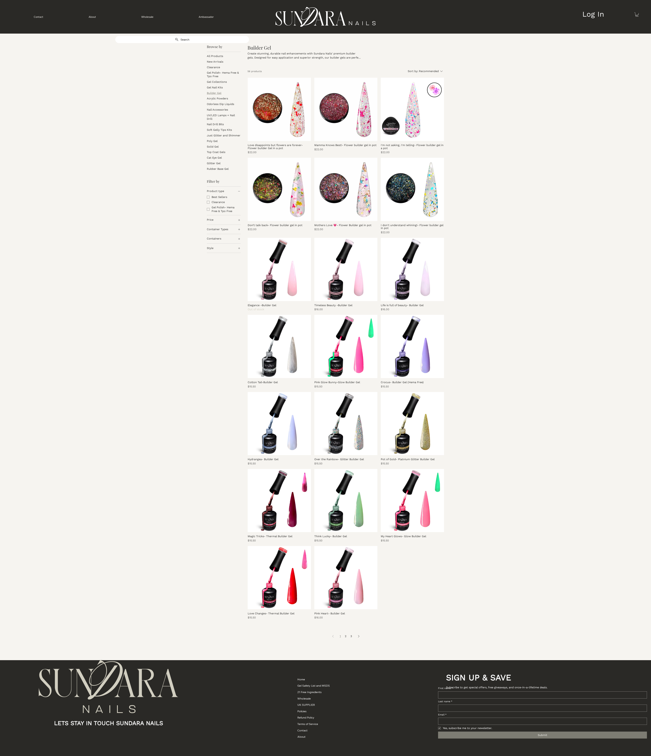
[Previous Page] (333, 636)
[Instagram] (69, 745)
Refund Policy (305, 717)
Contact (302, 730)
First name (445, 688)
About (301, 736)
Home (301, 679)
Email (442, 714)
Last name (445, 701)
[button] (636, 14)
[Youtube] (121, 745)
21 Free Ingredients (309, 692)
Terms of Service (307, 724)
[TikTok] (147, 745)
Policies (302, 711)
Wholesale (304, 698)
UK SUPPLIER (306, 704)
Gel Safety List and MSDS (313, 685)
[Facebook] (95, 745)
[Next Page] (359, 636)
